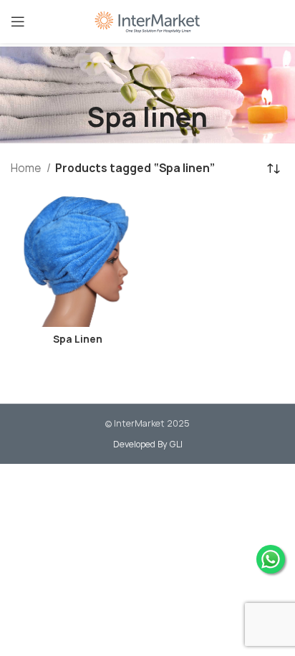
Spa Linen (77, 339)
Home (27, 168)
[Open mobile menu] (18, 21)
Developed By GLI (148, 444)
